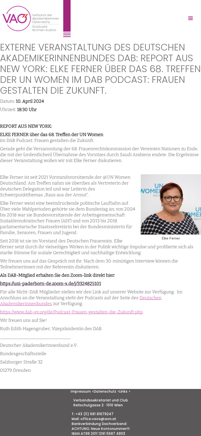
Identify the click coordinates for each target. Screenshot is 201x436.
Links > (124, 391)
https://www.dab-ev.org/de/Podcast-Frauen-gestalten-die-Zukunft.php (71, 312)
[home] (36, 18)
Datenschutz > (106, 391)
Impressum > (82, 391)
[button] (190, 18)
